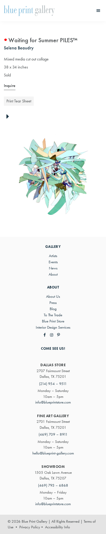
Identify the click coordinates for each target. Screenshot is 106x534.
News (53, 268)
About (53, 274)
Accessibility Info (57, 527)
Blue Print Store (53, 321)
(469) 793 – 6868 (53, 485)
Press (53, 302)
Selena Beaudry (19, 48)
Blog (53, 308)
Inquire (9, 85)
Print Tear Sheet (18, 101)
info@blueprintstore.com (53, 402)
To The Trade (53, 315)
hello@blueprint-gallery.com (53, 453)
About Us (53, 296)
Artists (53, 255)
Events (53, 262)
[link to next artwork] (9, 117)
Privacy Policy (29, 527)
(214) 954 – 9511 (53, 383)
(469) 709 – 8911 (53, 434)
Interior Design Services (53, 327)
